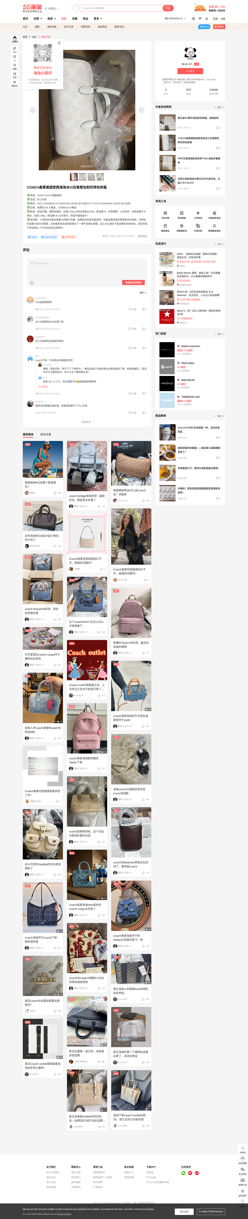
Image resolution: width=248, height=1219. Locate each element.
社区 (25, 26)
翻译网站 (165, 231)
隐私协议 (51, 1177)
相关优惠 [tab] (45, 434)
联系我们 (76, 1177)
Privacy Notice (64, 1214)
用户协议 (51, 1182)
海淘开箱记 (70, 237)
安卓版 (149, 1172)
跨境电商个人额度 (102, 1177)
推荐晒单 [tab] (28, 434)
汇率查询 (198, 218)
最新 (37, 26)
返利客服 (76, 1182)
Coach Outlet (50, 237)
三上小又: (47, 365)
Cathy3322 (40, 298)
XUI (37, 356)
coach (34, 237)
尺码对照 (165, 218)
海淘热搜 (129, 1177)
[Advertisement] (190, 533)
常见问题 (76, 1172)
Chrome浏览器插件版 (157, 1182)
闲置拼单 (85, 26)
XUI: (45, 377)
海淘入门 (129, 1172)
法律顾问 (76, 1187)
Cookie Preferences (211, 1211)
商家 (50, 18)
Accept (184, 1211)
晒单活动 (119, 26)
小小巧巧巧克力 (42, 317)
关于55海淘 (52, 1172)
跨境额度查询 (214, 231)
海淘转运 (102, 26)
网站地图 (51, 1187)
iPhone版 (151, 1177)
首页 (25, 36)
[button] (52, 8)
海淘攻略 (52, 26)
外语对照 (198, 231)
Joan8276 (40, 337)
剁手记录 (68, 26)
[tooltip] (42, 64)
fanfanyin (39, 401)
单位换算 (182, 218)
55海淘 (32, 8)
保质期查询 (182, 231)
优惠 (36, 18)
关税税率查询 (214, 218)
